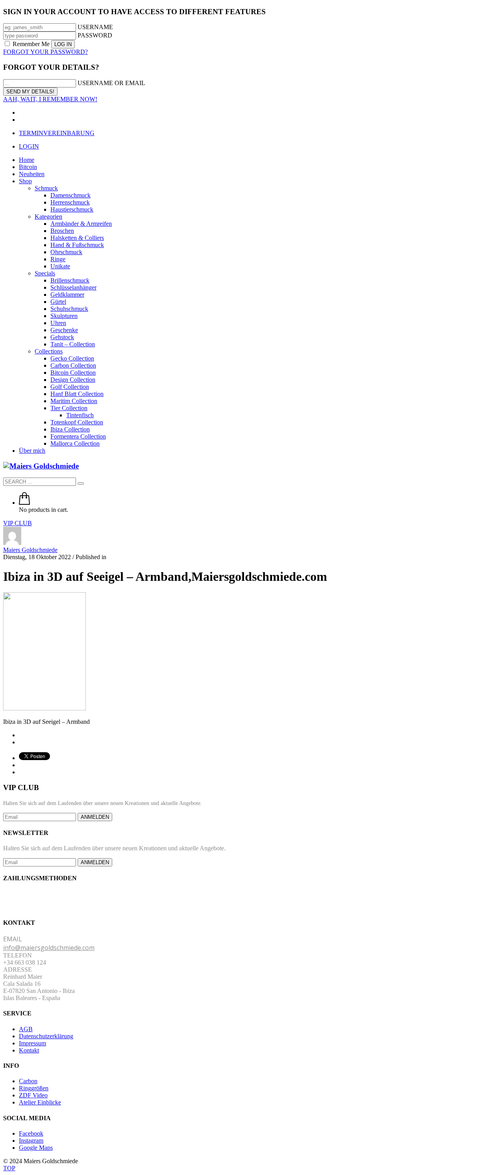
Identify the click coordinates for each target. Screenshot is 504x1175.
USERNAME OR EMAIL (111, 83)
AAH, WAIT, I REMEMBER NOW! (50, 99)
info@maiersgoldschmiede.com (48, 947)
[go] (81, 483)
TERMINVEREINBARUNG (56, 133)
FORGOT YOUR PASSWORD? (45, 51)
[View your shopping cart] (24, 502)
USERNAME (95, 27)
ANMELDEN (95, 817)
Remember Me (31, 44)
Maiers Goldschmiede (30, 550)
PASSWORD (95, 35)
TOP (9, 1168)
